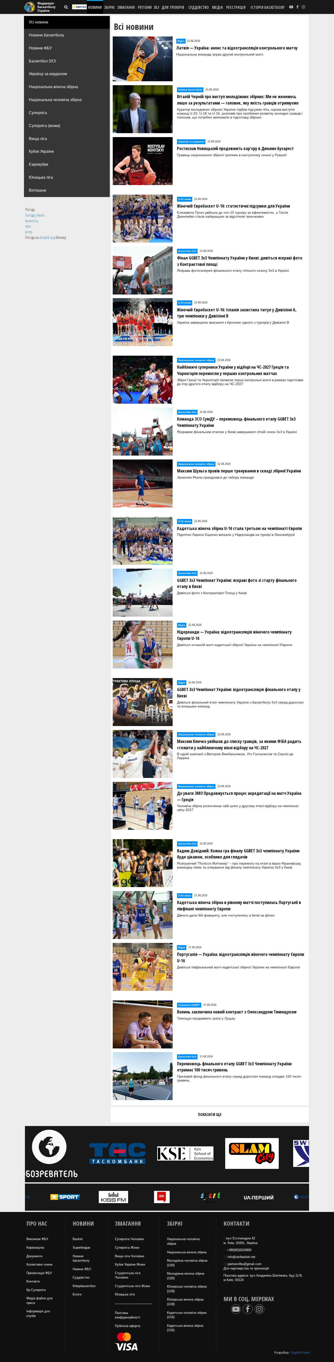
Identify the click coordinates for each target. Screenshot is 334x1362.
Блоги (77, 1294)
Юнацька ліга (41, 177)
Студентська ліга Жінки (132, 1286)
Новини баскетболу (46, 35)
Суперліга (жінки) (44, 126)
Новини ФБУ (40, 48)
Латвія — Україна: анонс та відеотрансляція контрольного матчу (237, 48)
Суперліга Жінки (127, 1247)
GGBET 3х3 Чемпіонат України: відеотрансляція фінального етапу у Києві (239, 692)
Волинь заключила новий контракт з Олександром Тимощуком (236, 1012)
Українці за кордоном (48, 74)
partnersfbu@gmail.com (244, 1264)
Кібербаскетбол (84, 1286)
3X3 (156, 7)
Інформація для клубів (38, 1313)
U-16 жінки (184, 199)
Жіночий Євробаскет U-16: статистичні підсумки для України (233, 206)
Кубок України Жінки (130, 1264)
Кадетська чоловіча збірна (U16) (186, 1315)
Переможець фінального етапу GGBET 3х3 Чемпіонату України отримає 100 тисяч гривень (234, 1067)
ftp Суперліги (36, 1290)
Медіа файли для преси (39, 1300)
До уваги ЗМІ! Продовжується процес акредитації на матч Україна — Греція (239, 796)
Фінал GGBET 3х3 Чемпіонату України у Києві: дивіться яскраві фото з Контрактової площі (239, 261)
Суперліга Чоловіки (129, 1239)
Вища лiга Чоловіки (129, 1256)
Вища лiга (38, 139)
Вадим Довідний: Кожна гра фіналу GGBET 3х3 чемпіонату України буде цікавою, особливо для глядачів (238, 854)
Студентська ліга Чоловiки (127, 1275)
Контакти (33, 1281)
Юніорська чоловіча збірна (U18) (187, 1289)
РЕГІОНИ (145, 7)
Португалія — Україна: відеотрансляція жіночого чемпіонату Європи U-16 (240, 957)
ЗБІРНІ (109, 7)
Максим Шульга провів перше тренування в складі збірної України (239, 471)
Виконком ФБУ (37, 1239)
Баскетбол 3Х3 (42, 61)
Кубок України (41, 151)
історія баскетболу (268, 7)
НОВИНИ (95, 7)
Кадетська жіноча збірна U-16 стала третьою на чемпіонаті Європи (239, 528)
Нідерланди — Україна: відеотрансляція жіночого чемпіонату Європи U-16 (234, 635)
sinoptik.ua (46, 237)
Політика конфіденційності (127, 1315)
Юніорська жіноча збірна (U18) (185, 1302)
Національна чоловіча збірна (55, 100)
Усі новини (38, 22)
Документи (34, 1256)
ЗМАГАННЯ (126, 7)
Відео (181, 41)
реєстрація (235, 7)
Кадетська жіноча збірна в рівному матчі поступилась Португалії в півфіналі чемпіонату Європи (239, 905)
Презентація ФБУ (39, 1273)
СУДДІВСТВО (198, 7)
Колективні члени (39, 1264)
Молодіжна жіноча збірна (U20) (185, 1276)
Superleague (81, 1247)
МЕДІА (217, 7)
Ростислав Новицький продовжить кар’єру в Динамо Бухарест (235, 148)
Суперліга (38, 113)
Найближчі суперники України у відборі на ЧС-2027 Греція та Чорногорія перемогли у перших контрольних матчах (233, 370)
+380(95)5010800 (239, 1250)
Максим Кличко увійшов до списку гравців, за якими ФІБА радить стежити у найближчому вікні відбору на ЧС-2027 (239, 744)
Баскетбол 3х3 (187, 251)
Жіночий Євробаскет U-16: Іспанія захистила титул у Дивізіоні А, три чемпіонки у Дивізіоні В (237, 313)
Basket (78, 1239)
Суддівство (81, 1277)
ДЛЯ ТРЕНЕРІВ (173, 7)
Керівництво (35, 1247)
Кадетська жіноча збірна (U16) (185, 1328)
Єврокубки (38, 164)
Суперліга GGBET (189, 1005)
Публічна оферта (127, 1326)
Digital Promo (300, 1352)
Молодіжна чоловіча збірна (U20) (187, 1263)
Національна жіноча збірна (53, 87)
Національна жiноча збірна (186, 1252)
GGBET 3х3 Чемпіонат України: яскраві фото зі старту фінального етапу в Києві (237, 583)
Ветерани (37, 190)
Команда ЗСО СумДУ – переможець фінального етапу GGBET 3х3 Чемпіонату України (236, 422)
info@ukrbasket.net (241, 1257)
